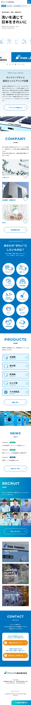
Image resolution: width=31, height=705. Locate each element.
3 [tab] (13, 64)
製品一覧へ (15, 402)
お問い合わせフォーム (15, 643)
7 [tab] (23, 64)
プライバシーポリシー (15, 691)
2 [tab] (10, 64)
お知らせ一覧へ (15, 469)
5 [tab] (18, 64)
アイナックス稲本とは (15, 107)
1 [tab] (7, 64)
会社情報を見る (15, 230)
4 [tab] (15, 64)
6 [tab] (21, 64)
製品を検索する (22, 702)
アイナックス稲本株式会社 (7, 2)
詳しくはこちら (15, 531)
